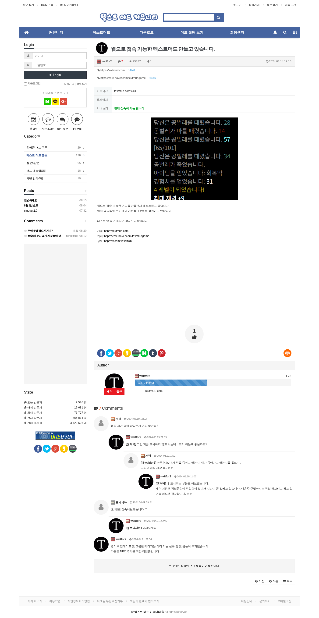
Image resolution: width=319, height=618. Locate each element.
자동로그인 (33, 83)
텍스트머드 (101, 32)
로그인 (237, 5)
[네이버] (47, 101)
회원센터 (237, 32)
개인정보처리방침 (78, 601)
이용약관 (54, 601)
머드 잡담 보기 (192, 32)
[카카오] (55, 101)
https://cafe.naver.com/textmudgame (128, 78)
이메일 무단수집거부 (110, 601)
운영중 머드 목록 (53, 147)
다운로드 (147, 32)
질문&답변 (53, 163)
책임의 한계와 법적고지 (144, 601)
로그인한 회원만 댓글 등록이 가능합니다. (194, 566)
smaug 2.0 (30, 210)
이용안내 (246, 601)
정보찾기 (272, 5)
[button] (260, 581)
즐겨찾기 (28, 5)
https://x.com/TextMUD (118, 241)
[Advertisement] (194, 288)
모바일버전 (284, 601)
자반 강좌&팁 (53, 178)
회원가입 (254, 5)
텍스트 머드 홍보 (53, 155)
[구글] (63, 101)
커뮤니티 (56, 32)
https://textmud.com (117, 70)
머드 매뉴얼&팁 (53, 170)
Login (56, 75)
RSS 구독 (47, 5)
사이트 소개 (35, 601)
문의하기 (264, 601)
